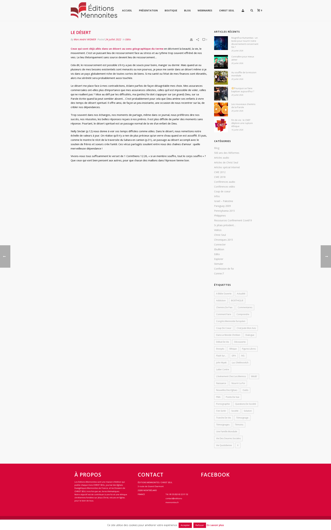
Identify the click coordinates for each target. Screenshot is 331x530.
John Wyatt (221, 362)
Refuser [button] (199, 525)
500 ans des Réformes (226, 152)
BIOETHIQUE (237, 300)
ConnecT (219, 273)
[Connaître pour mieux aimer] (221, 62)
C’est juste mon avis (246, 328)
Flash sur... (221, 355)
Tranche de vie (223, 417)
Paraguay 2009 (222, 206)
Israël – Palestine (223, 201)
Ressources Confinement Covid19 (233, 220)
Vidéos (218, 230)
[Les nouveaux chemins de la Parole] (221, 109)
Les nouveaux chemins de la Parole (243, 106)
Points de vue (232, 397)
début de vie (222, 341)
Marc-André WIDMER (85, 39)
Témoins (239, 424)
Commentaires (245, 307)
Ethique (233, 348)
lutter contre (222, 369)
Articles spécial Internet (227, 167)
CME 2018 (219, 177)
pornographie (223, 403)
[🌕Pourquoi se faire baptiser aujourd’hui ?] (221, 93)
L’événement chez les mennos (231, 376)
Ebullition (219, 249)
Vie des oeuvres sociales (228, 438)
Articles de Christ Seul (226, 162)
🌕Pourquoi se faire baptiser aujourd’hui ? (242, 90)
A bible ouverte (224, 293)
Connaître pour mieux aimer (242, 58)
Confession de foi (224, 268)
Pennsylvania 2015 (224, 210)
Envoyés (220, 348)
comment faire (223, 314)
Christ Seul (226, 10)
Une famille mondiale (226, 431)
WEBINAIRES (205, 10)
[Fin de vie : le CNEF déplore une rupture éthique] (221, 125)
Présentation (148, 10)
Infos (217, 196)
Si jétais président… (225, 225)
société (234, 410)
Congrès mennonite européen (230, 321)
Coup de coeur (222, 191)
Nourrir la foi (238, 383)
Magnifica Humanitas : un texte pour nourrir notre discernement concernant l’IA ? (244, 42)
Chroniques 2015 (223, 239)
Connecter (220, 244)
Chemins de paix (224, 307)
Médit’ (254, 376)
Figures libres (249, 348)
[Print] (191, 39)
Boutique (171, 10)
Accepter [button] (185, 525)
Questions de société (245, 403)
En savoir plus (215, 525)
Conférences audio (224, 181)
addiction (221, 300)
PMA (218, 397)
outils (245, 390)
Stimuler (218, 263)
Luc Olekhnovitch (240, 362)
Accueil (127, 10)
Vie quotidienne (224, 445)
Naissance (221, 383)
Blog (187, 10)
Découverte (240, 341)
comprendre (243, 314)
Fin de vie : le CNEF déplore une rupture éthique (242, 123)
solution (248, 410)
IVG (242, 355)
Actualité (241, 293)
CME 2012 (219, 172)
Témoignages (222, 424)
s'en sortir (221, 410)
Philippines (220, 215)
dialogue (249, 335)
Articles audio (221, 157)
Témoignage (242, 417)
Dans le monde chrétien (228, 335)
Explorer (218, 259)
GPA (234, 355)
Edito (128, 39)
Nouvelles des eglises (226, 390)
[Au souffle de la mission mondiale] (221, 78)
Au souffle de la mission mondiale (243, 74)
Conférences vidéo (224, 186)
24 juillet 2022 (113, 39)
